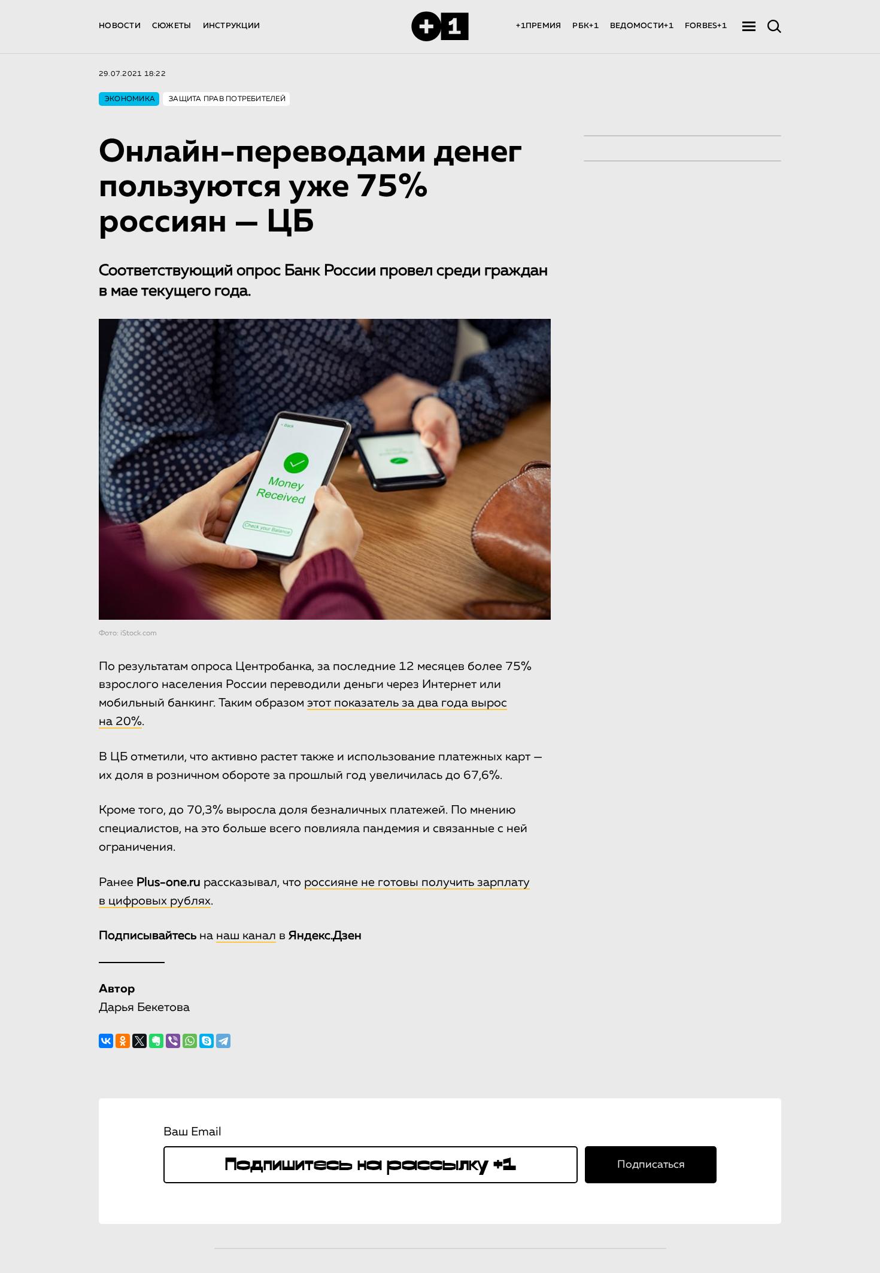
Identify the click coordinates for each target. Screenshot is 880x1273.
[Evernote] (156, 1041)
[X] (139, 1041)
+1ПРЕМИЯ (538, 26)
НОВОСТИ (120, 26)
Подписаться (651, 1164)
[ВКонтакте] (106, 1041)
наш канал (246, 936)
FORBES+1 (706, 26)
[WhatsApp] (190, 1041)
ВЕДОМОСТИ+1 (641, 26)
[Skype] (206, 1041)
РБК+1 (585, 26)
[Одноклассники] (123, 1041)
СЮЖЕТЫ (172, 26)
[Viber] (173, 1041)
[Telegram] (223, 1041)
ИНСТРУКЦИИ (231, 26)
